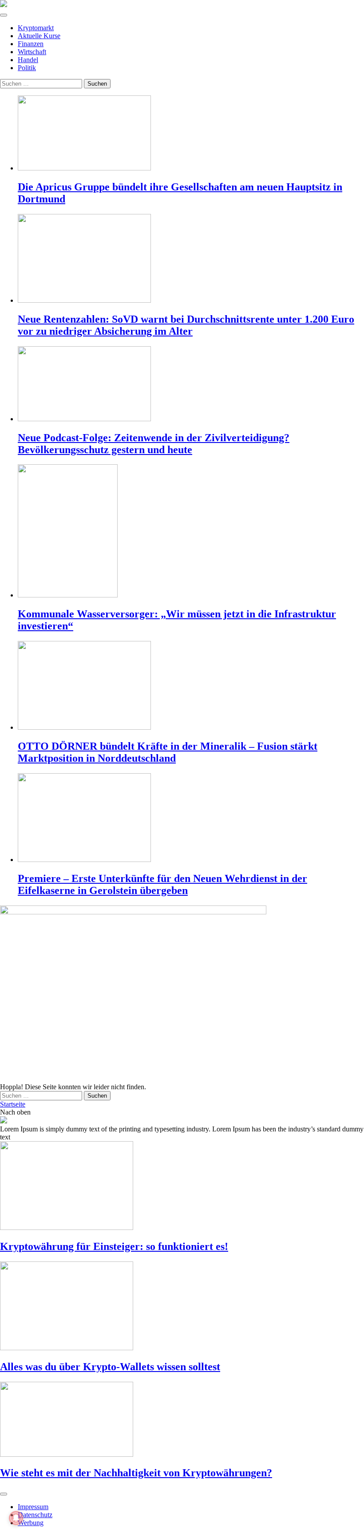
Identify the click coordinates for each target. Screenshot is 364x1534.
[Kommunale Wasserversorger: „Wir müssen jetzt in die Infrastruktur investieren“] (191, 531)
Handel (28, 59)
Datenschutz (35, 1514)
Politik (27, 67)
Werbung (31, 1522)
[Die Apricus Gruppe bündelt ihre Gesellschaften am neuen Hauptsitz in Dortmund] (191, 133)
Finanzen (31, 43)
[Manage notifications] (16, 1518)
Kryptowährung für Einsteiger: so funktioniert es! (114, 1246)
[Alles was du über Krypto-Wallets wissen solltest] (182, 1306)
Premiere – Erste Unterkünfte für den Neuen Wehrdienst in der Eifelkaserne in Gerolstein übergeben (162, 884)
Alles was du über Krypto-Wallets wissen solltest (110, 1366)
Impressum (33, 1506)
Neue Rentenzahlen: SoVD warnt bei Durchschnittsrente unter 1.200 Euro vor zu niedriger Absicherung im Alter (186, 325)
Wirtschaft (32, 51)
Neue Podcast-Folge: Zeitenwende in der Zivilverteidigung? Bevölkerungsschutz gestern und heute (153, 443)
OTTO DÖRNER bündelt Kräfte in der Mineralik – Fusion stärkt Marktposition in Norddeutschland (167, 752)
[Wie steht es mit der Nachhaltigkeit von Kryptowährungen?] (182, 1420)
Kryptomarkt (36, 28)
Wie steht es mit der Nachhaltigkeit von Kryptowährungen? (136, 1473)
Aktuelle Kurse (39, 36)
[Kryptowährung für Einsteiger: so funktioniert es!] (182, 1186)
